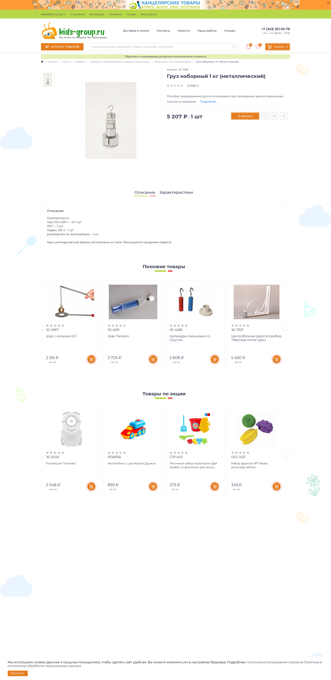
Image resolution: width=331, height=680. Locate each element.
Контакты (163, 30)
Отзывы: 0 (193, 85)
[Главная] (42, 61)
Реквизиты (115, 14)
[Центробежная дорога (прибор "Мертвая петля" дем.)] (256, 302)
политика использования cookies (273, 662)
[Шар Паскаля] (133, 302)
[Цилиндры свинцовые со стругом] (195, 302)
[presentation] (42, 326)
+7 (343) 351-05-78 (275, 29)
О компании (77, 14)
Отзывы (131, 14)
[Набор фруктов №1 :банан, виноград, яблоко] (256, 429)
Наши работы (149, 14)
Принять (17, 673)
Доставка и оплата (136, 30)
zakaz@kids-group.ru (53, 14)
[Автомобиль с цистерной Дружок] (133, 429)
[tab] (145, 192)
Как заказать (96, 14)
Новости (184, 30)
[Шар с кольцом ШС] (71, 302)
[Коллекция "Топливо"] (71, 429)
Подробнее (208, 101)
